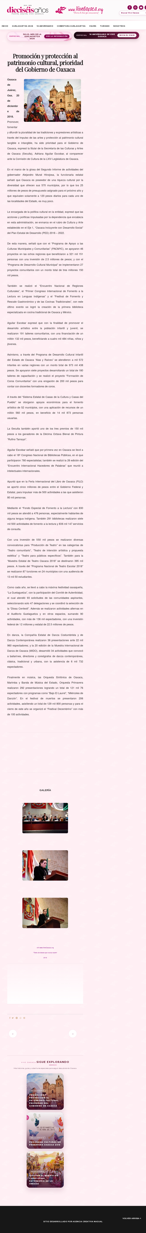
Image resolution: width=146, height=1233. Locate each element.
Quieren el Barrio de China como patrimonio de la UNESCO (43, 1179)
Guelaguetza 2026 (22, 26)
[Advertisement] (45, 754)
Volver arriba (131, 1218)
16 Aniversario (45, 26)
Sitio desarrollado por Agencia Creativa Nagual (73, 1221)
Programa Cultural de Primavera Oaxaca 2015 (45, 1143)
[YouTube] (141, 7)
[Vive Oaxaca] (80, 10)
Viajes (92, 26)
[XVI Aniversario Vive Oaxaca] (27, 10)
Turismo (105, 26)
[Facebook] (129, 7)
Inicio (5, 26)
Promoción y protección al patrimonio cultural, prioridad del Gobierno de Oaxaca (44, 1100)
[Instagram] (135, 7)
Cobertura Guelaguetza (71, 26)
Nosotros (119, 26)
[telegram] (17, 1018)
